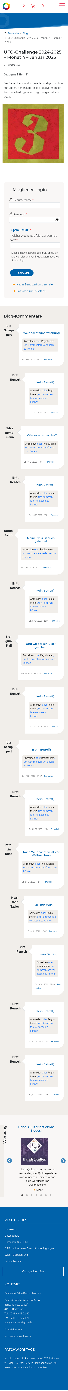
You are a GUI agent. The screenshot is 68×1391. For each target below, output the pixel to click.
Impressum (11, 1229)
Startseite (13, 33)
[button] (33, 134)
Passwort (19, 214)
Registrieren (47, 341)
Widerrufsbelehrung (16, 1254)
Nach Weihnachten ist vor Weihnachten (41, 853)
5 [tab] (41, 1195)
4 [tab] (36, 1195)
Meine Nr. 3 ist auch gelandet (41, 539)
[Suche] (45, 5)
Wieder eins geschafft (42, 435)
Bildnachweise (13, 1261)
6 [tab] (45, 1195)
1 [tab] (22, 1195)
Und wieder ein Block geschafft (41, 645)
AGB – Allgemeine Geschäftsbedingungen (29, 1248)
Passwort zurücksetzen (31, 291)
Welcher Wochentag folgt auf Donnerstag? (34, 238)
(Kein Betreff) (44, 382)
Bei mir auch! (44, 904)
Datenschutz (12, 1235)
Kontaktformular (13, 1329)
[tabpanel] (36, 1158)
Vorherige (9, 1160)
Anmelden (24, 272)
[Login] (26, 5)
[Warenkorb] (36, 5)
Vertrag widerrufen (33, 1271)
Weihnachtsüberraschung (41, 333)
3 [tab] (31, 1195)
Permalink (48, 359)
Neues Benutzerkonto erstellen (35, 284)
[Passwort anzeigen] (57, 219)
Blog (25, 33)
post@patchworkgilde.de (18, 1322)
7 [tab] (50, 1195)
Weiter (63, 1160)
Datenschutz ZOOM (16, 1242)
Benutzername (22, 200)
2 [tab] (26, 1195)
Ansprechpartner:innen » (17, 1336)
